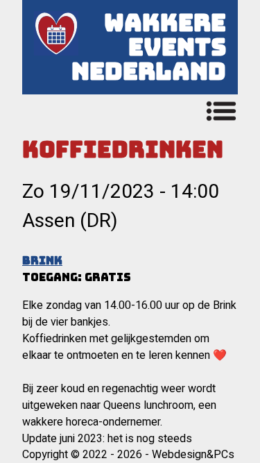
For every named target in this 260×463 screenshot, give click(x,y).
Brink (42, 260)
